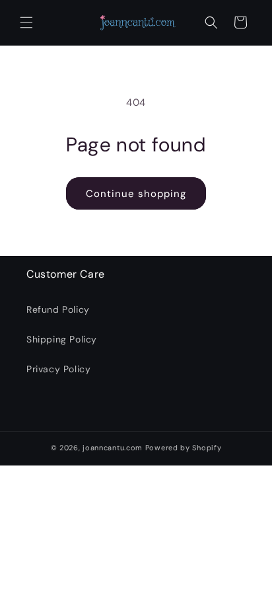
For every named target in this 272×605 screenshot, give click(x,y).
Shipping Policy (61, 339)
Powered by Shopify (183, 447)
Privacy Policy (58, 369)
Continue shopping (136, 193)
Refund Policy (58, 309)
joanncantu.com (113, 447)
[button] (26, 22)
